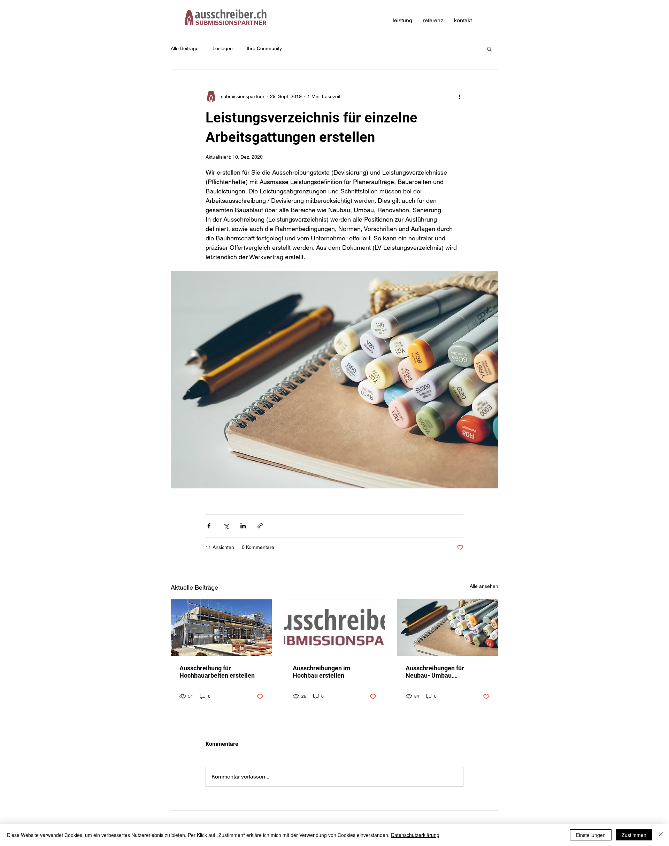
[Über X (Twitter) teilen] (226, 525)
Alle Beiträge (185, 48)
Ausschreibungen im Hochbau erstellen (322, 671)
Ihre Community (264, 48)
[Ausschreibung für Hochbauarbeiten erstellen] (221, 627)
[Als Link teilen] (260, 525)
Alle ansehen (484, 586)
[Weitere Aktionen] (459, 96)
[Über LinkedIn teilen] (243, 525)
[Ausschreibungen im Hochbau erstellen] (334, 627)
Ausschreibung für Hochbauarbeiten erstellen (217, 671)
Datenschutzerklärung (415, 834)
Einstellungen (591, 834)
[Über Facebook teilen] (209, 525)
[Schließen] (660, 834)
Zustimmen (634, 834)
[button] (489, 48)
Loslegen (223, 48)
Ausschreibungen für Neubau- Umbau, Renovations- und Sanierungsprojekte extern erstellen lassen (443, 671)
